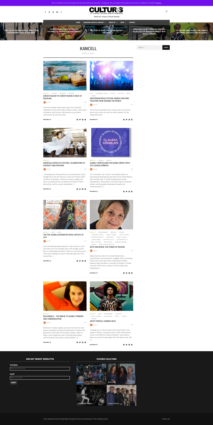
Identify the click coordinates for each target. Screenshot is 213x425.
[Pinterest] (53, 12)
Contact (132, 22)
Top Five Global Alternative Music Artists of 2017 (63, 236)
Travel (93, 95)
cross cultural (111, 234)
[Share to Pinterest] (85, 119)
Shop (122, 22)
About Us (112, 22)
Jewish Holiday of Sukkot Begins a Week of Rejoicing (62, 97)
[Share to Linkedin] (82, 119)
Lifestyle (121, 93)
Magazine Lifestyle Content (94, 22)
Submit (13, 383)
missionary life (122, 239)
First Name (14, 365)
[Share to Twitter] (80, 119)
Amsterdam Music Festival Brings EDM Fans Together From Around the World (109, 99)
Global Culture (122, 237)
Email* (12, 374)
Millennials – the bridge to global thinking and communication (63, 317)
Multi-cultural (96, 242)
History (54, 93)
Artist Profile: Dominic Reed (103, 321)
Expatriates (110, 237)
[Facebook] (45, 12)
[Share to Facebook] (77, 119)
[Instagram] (61, 12)
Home (78, 22)
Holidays (63, 93)
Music (129, 93)
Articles (46, 93)
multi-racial (108, 242)
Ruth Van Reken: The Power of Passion (107, 247)
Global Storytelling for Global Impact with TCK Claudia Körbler (110, 164)
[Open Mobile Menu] (168, 12)
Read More (46, 119)
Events (113, 93)
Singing (94, 318)
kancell (48, 102)
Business (113, 232)
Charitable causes (102, 93)
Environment (108, 313)
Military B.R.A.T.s (109, 239)
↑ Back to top (166, 419)
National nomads (121, 242)
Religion (71, 93)
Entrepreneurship (97, 237)
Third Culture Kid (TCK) (106, 244)
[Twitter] (49, 12)
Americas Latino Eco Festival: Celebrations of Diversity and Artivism (64, 164)
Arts (91, 93)
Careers (101, 160)
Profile (108, 160)
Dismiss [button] (158, 3)
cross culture (124, 234)
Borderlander (103, 232)
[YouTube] (57, 12)
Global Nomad (96, 239)
